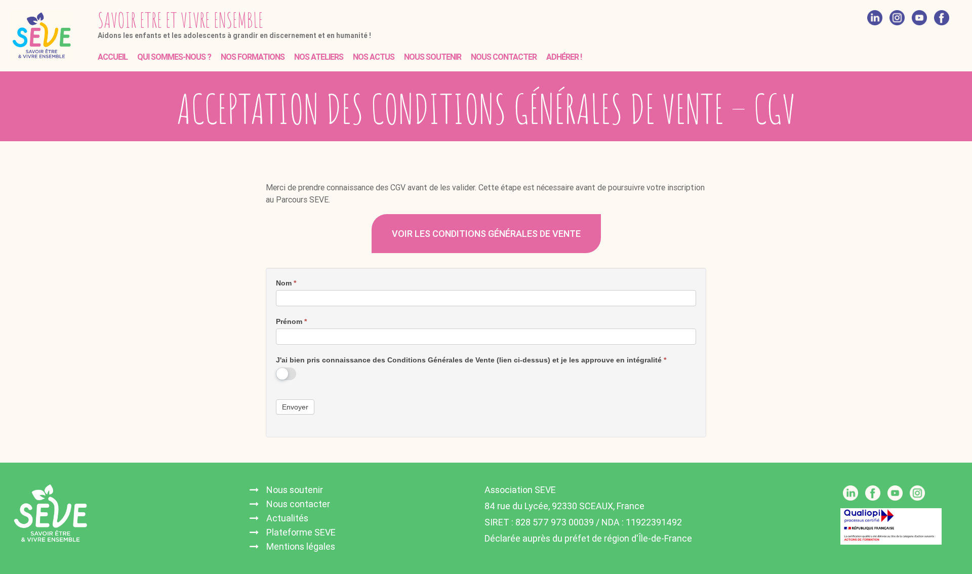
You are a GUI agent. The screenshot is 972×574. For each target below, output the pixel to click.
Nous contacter (504, 57)
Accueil (113, 57)
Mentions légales (300, 546)
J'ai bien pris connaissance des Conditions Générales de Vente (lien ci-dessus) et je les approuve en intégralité (471, 360)
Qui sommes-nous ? (174, 57)
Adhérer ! (564, 57)
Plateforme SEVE (301, 532)
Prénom (291, 321)
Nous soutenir (432, 57)
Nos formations (253, 57)
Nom (286, 283)
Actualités (287, 518)
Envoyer (295, 407)
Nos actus (373, 57)
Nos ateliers (318, 57)
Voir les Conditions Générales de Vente (486, 233)
